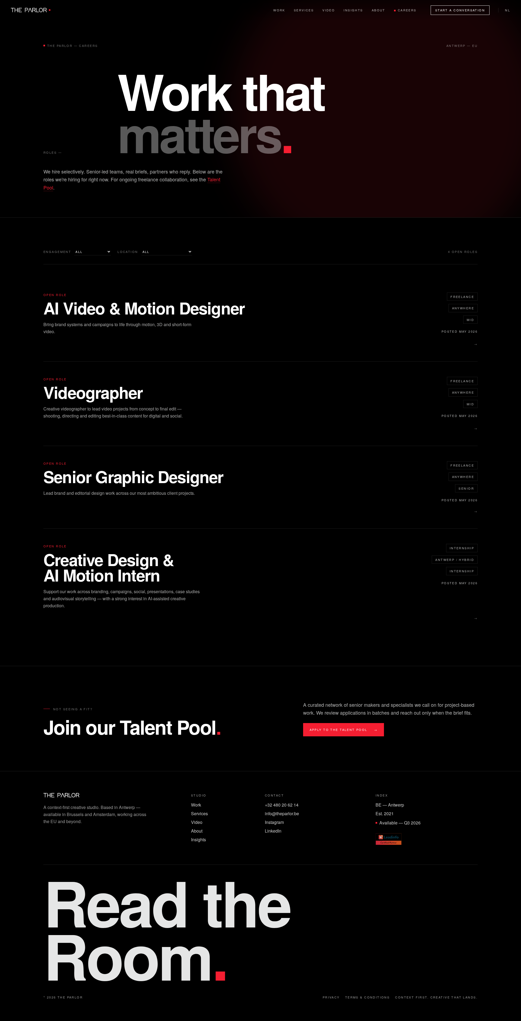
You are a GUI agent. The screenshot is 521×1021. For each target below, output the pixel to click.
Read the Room (166, 929)
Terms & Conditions (367, 997)
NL (507, 10)
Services (304, 10)
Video (328, 10)
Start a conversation (460, 10)
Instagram (274, 822)
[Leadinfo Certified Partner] (389, 839)
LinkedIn (273, 831)
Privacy (331, 997)
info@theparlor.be (282, 813)
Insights (353, 10)
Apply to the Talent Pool (344, 729)
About (378, 10)
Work (279, 10)
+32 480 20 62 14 (281, 805)
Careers (407, 10)
